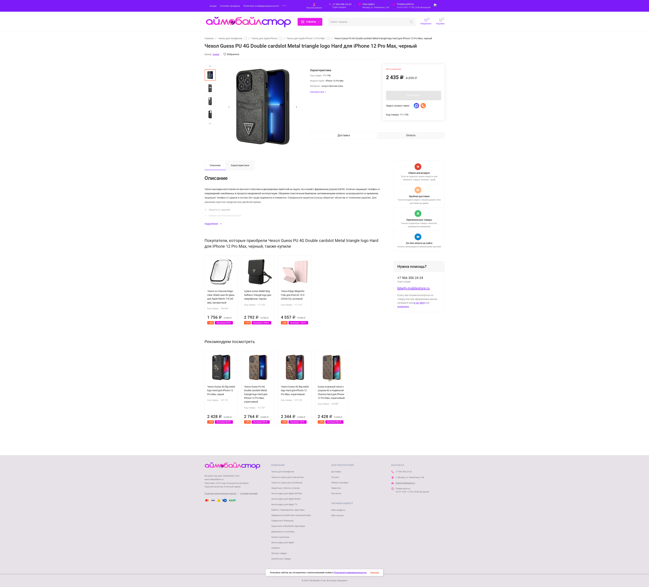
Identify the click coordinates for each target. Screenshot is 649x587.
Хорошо (374, 572)
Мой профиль (338, 510)
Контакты (336, 493)
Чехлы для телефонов (230, 38)
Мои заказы (337, 515)
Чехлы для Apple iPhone (264, 38)
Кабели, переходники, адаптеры (288, 510)
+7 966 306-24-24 (341, 4)
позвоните (403, 306)
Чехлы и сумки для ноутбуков (286, 482)
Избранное (233, 54)
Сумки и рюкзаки (280, 537)
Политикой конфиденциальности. (350, 572)
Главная (209, 38)
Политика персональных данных (220, 493)
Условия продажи (249, 493)
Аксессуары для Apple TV (284, 504)
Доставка (336, 471)
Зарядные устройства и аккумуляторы (291, 515)
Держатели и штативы (283, 531)
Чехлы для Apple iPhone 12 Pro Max (305, 38)
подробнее (212, 223)
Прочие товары (279, 553)
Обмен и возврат (340, 482)
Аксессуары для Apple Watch (286, 499)
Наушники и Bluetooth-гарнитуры (288, 526)
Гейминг (275, 548)
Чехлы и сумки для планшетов (287, 477)
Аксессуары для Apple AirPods (286, 493)
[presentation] (229, 106)
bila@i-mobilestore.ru (413, 288)
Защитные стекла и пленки (285, 488)
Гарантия (336, 488)
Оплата (335, 477)
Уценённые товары (281, 558)
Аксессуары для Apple (282, 542)
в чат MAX (419, 302)
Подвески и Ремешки (282, 520)
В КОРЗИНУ (413, 95)
